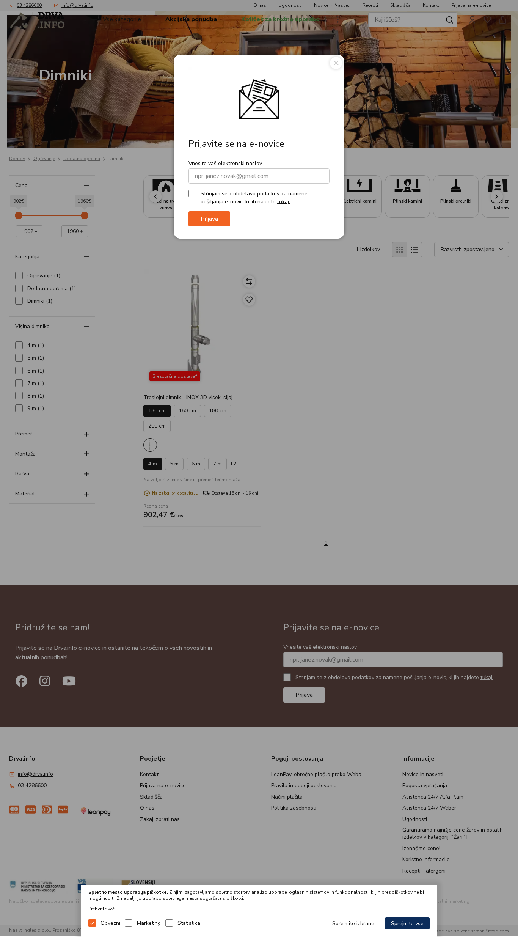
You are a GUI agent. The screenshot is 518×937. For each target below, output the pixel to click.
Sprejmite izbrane (353, 923)
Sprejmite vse (407, 923)
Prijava (209, 219)
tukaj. (283, 201)
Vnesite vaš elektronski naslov (225, 163)
